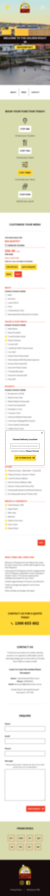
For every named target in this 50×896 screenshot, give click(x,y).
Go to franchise (23, 457)
